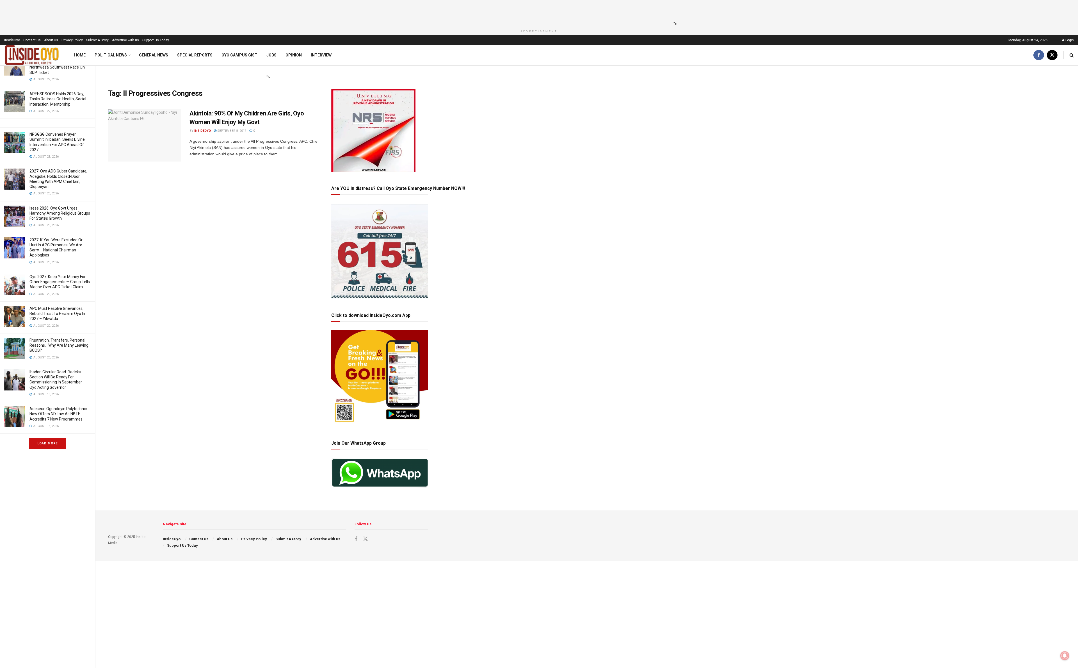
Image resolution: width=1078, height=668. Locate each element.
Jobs (271, 55)
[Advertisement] (537, 12)
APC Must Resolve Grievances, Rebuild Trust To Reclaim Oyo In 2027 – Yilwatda (57, 313)
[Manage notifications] (1064, 655)
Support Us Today (155, 40)
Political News (111, 55)
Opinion (294, 55)
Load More (47, 443)
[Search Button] (1072, 55)
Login (1069, 40)
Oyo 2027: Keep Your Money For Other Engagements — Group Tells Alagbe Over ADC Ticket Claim (59, 281)
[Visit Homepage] (32, 55)
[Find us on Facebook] (1038, 55)
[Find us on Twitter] (1052, 55)
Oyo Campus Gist (239, 55)
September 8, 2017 (231, 131)
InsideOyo (12, 40)
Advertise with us (125, 40)
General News (153, 55)
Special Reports (195, 55)
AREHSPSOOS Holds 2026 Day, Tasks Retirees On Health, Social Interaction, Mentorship (57, 99)
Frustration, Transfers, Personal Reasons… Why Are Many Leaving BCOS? (58, 345)
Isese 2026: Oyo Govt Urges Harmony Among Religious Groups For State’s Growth (59, 213)
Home (80, 55)
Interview (321, 55)
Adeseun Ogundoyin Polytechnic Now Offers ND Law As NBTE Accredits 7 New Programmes (58, 413)
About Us (51, 40)
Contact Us (32, 40)
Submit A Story (97, 40)
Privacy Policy (72, 40)
